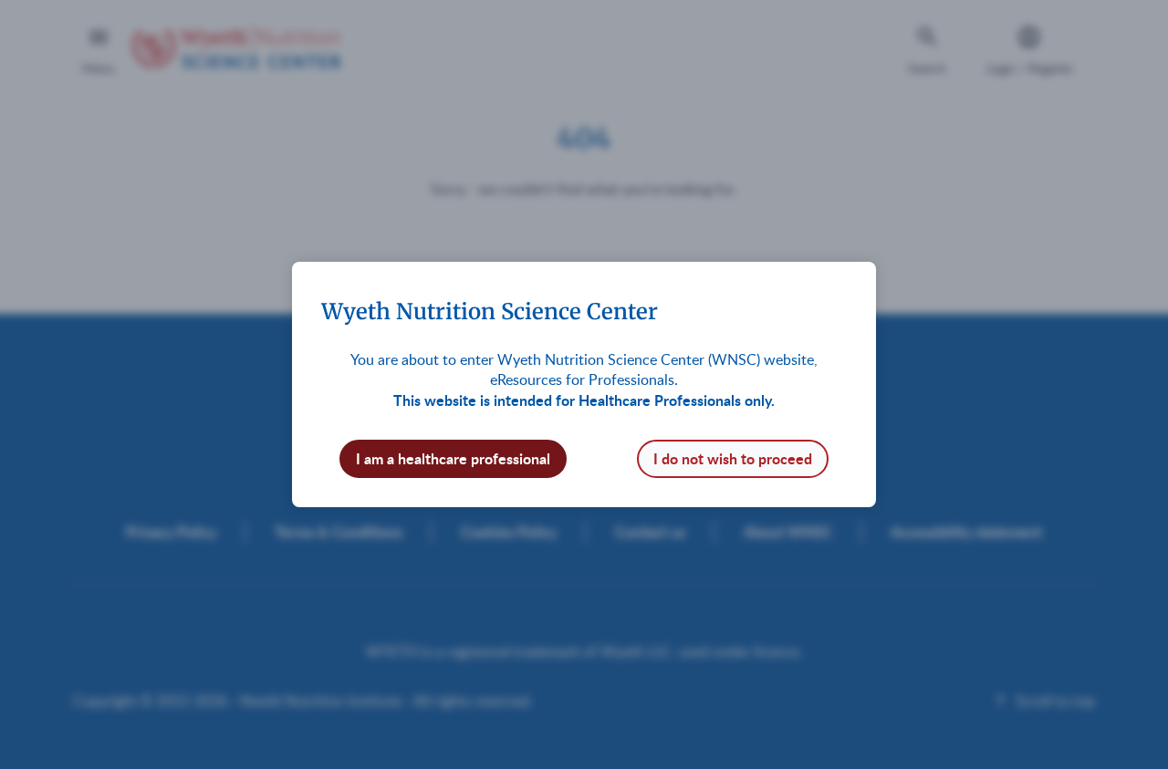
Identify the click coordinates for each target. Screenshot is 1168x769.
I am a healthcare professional (453, 458)
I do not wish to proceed (732, 458)
